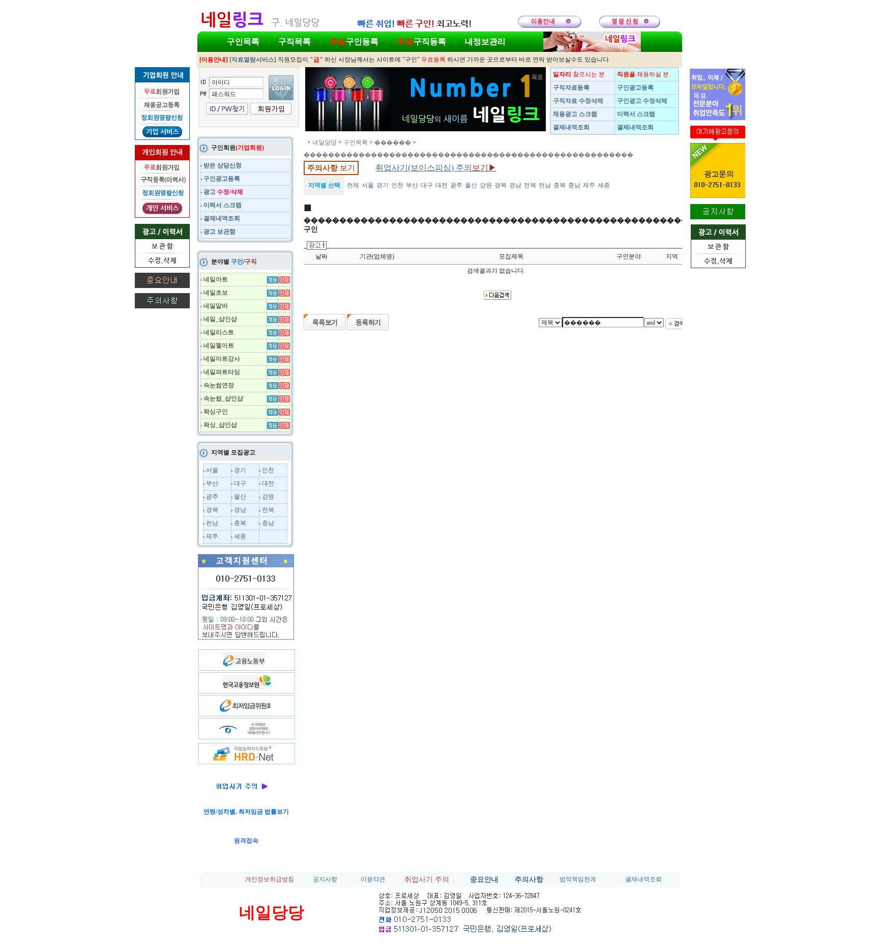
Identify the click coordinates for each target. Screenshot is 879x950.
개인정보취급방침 (269, 879)
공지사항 (325, 879)
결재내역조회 (643, 879)
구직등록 (421, 41)
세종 (240, 536)
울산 (240, 496)
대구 (240, 483)
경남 (240, 509)
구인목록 (243, 41)
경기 (240, 470)
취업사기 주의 (426, 879)
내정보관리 (485, 41)
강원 (268, 496)
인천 (268, 470)
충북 (240, 523)
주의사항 (529, 879)
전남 (212, 523)
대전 (268, 483)
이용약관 (373, 879)
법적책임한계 (578, 879)
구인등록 (354, 41)
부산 (212, 483)
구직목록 (294, 41)
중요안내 (484, 879)
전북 (268, 509)
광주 (212, 496)
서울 (212, 470)
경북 (212, 509)
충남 (268, 523)
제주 (212, 536)
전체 (353, 185)
